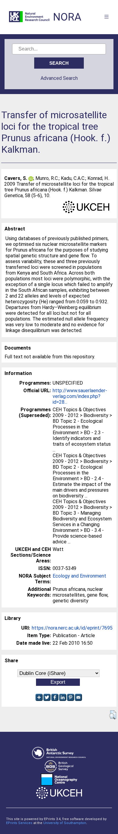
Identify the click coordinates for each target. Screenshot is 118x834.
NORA (67, 17)
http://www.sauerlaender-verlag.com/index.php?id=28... (80, 396)
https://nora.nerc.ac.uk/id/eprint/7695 (72, 628)
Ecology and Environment (79, 576)
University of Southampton (64, 823)
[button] (112, 714)
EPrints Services (19, 823)
